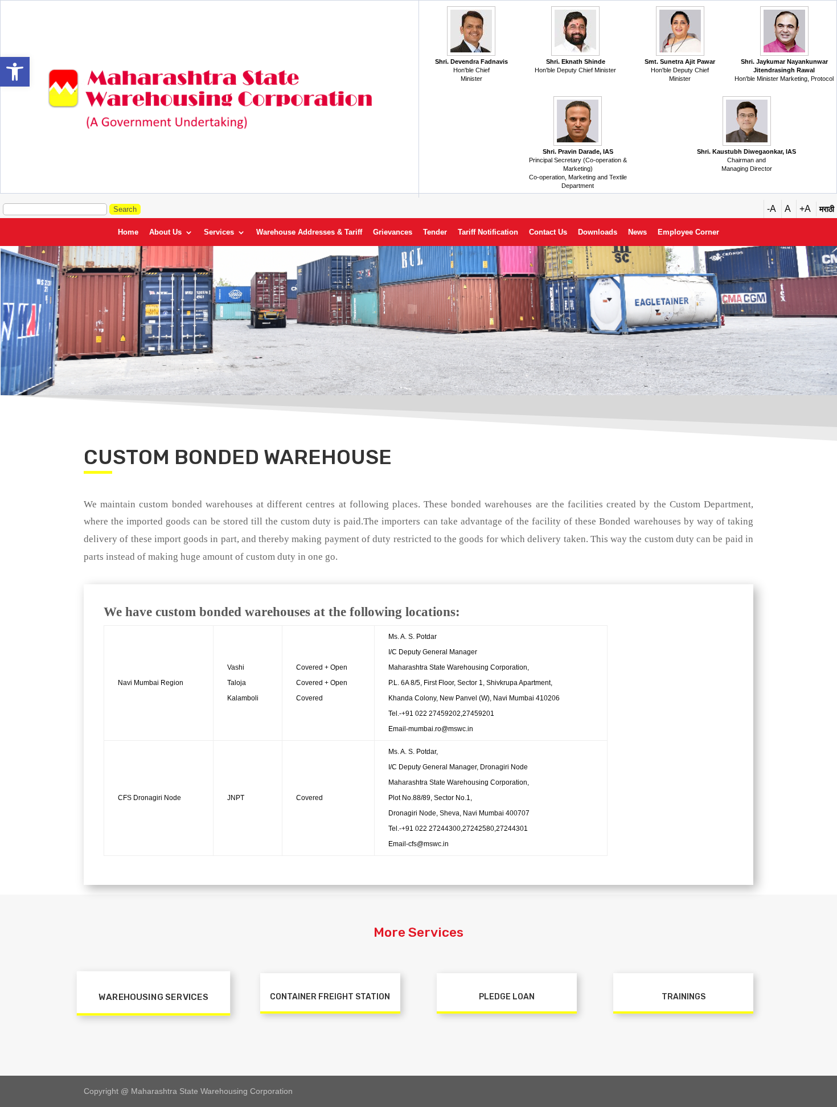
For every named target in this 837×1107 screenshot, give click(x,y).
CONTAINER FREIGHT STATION (330, 997)
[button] (15, 72)
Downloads (597, 232)
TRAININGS (683, 997)
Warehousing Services (153, 997)
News (637, 232)
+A (805, 209)
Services (219, 232)
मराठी (826, 209)
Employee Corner (688, 232)
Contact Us (548, 232)
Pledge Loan (507, 997)
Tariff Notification (488, 232)
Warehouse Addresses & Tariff (309, 232)
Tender (435, 232)
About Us (165, 232)
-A (771, 209)
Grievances (392, 232)
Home (128, 232)
